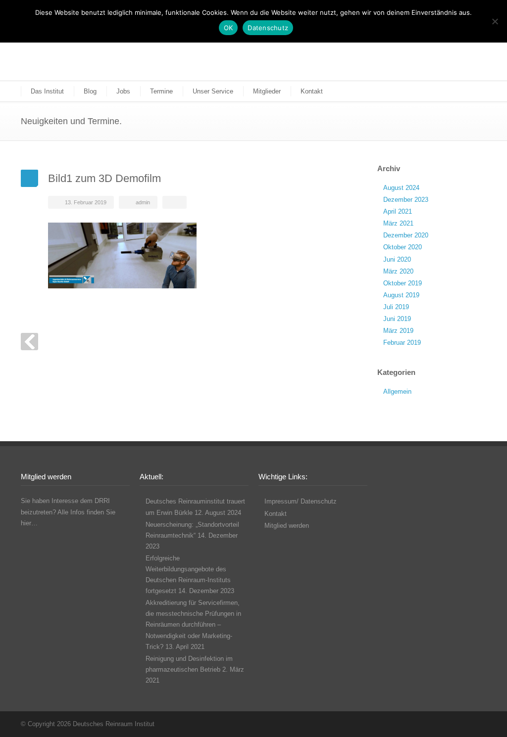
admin (143, 202)
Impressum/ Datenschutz (300, 501)
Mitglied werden (286, 525)
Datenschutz (268, 28)
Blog (90, 91)
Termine (161, 91)
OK (228, 28)
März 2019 (398, 330)
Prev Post (29, 341)
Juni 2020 (397, 259)
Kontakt (312, 91)
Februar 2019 (402, 342)
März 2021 (398, 223)
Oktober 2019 (402, 283)
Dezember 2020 (405, 235)
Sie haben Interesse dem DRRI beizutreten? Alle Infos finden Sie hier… (68, 511)
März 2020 (398, 271)
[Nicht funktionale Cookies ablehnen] (495, 21)
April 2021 (397, 211)
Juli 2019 (396, 307)
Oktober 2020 (402, 247)
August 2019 (401, 295)
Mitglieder (267, 91)
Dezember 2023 (405, 199)
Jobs (123, 91)
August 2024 (401, 187)
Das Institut (47, 91)
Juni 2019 (397, 318)
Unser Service (213, 91)
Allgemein (397, 391)
